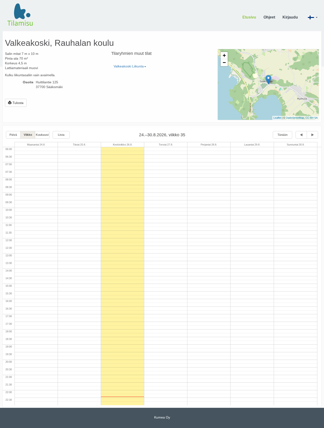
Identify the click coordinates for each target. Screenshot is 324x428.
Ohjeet (269, 17)
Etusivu (249, 17)
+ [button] (224, 55)
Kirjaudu (290, 17)
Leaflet (277, 117)
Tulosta (18, 103)
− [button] (224, 63)
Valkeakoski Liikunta (129, 66)
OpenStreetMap (295, 117)
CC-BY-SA (311, 117)
